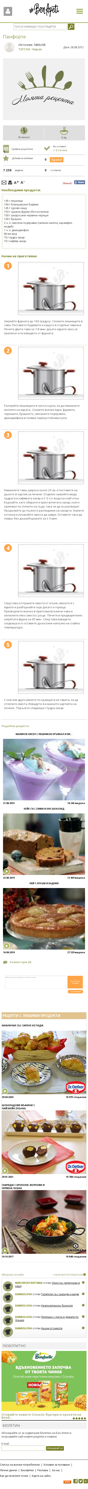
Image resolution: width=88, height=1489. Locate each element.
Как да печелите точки (14, 1476)
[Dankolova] (8, 1298)
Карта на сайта (41, 1476)
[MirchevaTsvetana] (8, 1286)
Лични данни (8, 1470)
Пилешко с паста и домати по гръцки (47, 1318)
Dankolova (23, 1294)
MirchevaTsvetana (28, 1283)
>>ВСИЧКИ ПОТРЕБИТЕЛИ (67, 1274)
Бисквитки (27, 1470)
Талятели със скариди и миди (60, 1294)
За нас (56, 1470)
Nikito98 (39, 45)
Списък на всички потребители (20, 1464)
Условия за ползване (56, 1464)
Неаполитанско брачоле (57, 1305)
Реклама (42, 1470)
